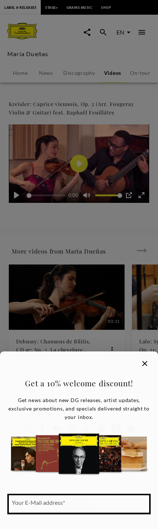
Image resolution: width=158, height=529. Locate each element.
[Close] (144, 363)
